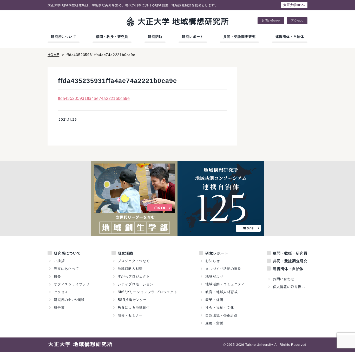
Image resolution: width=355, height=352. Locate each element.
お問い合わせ (271, 20)
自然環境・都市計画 (221, 315)
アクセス (297, 20)
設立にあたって (66, 269)
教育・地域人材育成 (221, 292)
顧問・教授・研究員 (112, 37)
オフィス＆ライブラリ (72, 284)
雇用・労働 (214, 323)
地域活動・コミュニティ (225, 284)
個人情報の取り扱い (289, 287)
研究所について (63, 37)
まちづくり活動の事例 (223, 269)
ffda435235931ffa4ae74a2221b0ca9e (94, 98)
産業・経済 (214, 300)
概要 (57, 276)
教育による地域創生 (134, 307)
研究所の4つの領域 (69, 300)
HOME (53, 55)
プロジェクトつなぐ (134, 261)
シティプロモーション (136, 284)
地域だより (214, 276)
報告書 (59, 307)
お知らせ (212, 261)
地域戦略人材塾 (130, 269)
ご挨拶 (59, 261)
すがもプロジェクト (134, 276)
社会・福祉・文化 (219, 307)
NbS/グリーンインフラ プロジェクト (148, 292)
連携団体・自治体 (289, 37)
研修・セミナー (130, 315)
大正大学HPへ (294, 5)
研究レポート (192, 37)
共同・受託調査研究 (239, 37)
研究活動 (155, 37)
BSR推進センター (132, 300)
